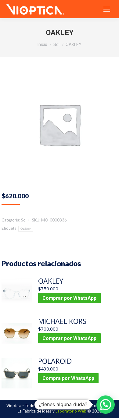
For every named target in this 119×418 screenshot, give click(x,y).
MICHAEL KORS (62, 321)
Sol (24, 220)
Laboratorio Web (71, 411)
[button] (105, 404)
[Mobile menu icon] (107, 9)
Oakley (25, 228)
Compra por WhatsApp (68, 378)
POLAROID (55, 361)
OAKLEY (50, 281)
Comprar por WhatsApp (69, 298)
